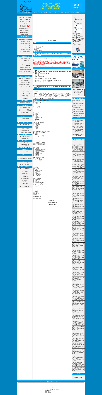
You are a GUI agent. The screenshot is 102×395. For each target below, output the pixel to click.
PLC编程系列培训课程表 (24, 128)
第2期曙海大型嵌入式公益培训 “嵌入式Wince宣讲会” (78, 132)
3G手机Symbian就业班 (24, 21)
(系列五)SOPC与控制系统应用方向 (25, 71)
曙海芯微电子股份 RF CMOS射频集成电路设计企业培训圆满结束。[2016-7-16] (78, 352)
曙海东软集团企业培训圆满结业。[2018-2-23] (78, 157)
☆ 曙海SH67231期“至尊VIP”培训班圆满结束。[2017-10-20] (78, 251)
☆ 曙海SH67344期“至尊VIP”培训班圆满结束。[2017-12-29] (78, 217)
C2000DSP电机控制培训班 (25, 43)
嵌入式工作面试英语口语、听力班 (25, 157)
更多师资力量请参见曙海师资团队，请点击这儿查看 (44, 98)
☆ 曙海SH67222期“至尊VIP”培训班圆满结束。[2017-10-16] (78, 261)
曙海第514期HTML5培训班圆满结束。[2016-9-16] (78, 339)
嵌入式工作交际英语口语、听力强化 (25, 158)
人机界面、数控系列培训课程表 (25, 132)
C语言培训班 (25, 170)
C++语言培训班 (25, 171)
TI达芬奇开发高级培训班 (24, 53)
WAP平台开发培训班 (25, 91)
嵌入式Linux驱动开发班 (25, 145)
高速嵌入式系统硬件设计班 (25, 107)
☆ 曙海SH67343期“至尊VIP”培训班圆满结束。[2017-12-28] (78, 219)
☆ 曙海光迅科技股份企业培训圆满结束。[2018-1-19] (78, 182)
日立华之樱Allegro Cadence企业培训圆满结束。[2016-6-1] (78, 363)
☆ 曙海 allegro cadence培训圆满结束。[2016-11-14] (78, 327)
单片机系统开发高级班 (25, 138)
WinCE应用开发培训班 (25, 162)
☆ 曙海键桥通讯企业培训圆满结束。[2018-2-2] (78, 170)
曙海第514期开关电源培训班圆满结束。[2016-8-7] (78, 341)
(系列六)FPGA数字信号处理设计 (25, 73)
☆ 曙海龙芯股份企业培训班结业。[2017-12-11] (77, 246)
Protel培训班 (25, 114)
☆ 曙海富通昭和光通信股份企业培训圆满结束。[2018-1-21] (78, 177)
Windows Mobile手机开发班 (25, 93)
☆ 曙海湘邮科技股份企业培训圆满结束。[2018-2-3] (78, 167)
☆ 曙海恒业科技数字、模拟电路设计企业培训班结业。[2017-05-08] (78, 304)
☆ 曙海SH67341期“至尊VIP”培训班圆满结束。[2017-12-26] (78, 224)
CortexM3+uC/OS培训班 (25, 152)
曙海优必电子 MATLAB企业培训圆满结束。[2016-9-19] (78, 334)
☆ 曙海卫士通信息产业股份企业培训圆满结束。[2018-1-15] (78, 189)
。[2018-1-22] (78, 175)
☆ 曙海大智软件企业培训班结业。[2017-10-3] (77, 283)
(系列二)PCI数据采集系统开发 (24, 65)
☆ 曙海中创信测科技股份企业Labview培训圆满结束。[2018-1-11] (77, 201)
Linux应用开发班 (25, 142)
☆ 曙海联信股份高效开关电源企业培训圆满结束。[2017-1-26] (78, 322)
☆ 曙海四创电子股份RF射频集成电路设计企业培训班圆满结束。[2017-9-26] (78, 288)
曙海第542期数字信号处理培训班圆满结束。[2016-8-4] (78, 347)
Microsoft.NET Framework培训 (25, 185)
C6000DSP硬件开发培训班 (25, 49)
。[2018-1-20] (76, 179)
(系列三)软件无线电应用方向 (25, 67)
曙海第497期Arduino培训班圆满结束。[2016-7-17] (78, 350)
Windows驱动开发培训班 (24, 186)
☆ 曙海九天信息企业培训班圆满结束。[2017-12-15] (78, 241)
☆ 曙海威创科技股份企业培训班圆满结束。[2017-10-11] (78, 273)
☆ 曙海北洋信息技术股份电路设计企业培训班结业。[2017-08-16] (78, 291)
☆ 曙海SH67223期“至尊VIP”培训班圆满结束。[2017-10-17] (78, 258)
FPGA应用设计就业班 (24, 19)
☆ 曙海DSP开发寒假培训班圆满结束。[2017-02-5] (78, 319)
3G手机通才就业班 (25, 98)
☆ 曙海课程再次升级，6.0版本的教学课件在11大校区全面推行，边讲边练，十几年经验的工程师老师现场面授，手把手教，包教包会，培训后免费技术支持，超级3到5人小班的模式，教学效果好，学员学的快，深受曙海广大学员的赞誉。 (78, 143)
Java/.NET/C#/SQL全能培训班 (25, 168)
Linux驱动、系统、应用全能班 (24, 147)
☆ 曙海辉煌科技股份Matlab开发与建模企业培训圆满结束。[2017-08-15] (78, 293)
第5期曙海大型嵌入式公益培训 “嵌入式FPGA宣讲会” (78, 124)
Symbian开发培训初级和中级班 (25, 78)
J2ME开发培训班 (25, 95)
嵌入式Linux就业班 (24, 32)
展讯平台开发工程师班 (25, 88)
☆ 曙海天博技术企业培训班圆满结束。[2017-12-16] (78, 239)
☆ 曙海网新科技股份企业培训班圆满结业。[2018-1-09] (78, 207)
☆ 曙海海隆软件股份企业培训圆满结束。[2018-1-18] (78, 184)
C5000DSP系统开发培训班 (25, 45)
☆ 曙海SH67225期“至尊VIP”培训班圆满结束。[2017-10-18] (78, 256)
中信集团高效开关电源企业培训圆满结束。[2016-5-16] (78, 368)
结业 (76, 165)
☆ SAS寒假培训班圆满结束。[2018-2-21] (78, 162)
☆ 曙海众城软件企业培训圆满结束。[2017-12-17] (78, 236)
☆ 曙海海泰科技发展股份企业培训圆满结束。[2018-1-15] (78, 192)
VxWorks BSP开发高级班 (24, 120)
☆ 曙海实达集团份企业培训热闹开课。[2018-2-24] (78, 155)
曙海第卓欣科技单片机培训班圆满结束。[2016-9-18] (78, 336)
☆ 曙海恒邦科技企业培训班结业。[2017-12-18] (77, 234)
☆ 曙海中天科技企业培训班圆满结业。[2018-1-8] (78, 210)
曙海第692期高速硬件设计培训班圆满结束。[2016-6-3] (78, 360)
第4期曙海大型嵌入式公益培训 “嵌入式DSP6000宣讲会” (78, 127)
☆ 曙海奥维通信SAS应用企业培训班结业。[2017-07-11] (78, 297)
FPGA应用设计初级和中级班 (25, 58)
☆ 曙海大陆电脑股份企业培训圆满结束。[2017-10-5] (78, 278)
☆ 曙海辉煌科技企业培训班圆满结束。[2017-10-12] (78, 270)
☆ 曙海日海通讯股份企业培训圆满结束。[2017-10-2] (78, 285)
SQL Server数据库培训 (25, 178)
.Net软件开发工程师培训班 (24, 30)
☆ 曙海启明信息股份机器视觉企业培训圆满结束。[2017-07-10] (78, 299)
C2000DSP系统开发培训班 (25, 41)
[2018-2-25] (81, 150)
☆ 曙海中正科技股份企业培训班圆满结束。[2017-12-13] (78, 244)
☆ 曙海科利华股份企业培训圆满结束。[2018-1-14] (78, 194)
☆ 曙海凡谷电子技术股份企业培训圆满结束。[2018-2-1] (78, 172)
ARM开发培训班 (25, 151)
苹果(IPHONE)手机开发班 (25, 86)
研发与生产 (24, 1)
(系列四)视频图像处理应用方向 (25, 69)
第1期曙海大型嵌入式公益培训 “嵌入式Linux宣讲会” (78, 135)
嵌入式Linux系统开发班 (25, 144)
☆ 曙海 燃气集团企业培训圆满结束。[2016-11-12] (78, 329)
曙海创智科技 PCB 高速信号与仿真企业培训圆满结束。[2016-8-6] (78, 344)
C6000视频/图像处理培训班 (25, 51)
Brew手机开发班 (25, 90)
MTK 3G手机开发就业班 (24, 17)
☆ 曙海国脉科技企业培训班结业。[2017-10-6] (77, 275)
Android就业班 (24, 23)
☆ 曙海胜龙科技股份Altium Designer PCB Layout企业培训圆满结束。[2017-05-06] (78, 308)
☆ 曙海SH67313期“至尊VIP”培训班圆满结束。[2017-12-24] (78, 229)
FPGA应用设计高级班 (25, 60)
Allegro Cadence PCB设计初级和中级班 (25, 109)
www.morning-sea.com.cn (78, 95)
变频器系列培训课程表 (25, 130)
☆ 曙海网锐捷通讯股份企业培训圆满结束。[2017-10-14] (78, 266)
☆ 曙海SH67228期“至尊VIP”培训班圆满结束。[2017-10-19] (78, 253)
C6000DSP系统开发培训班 (25, 47)
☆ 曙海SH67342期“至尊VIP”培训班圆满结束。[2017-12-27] (78, 222)
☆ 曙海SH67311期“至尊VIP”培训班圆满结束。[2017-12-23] (78, 232)
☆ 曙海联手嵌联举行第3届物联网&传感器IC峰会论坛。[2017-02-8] (78, 314)
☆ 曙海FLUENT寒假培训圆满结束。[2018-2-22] (78, 160)
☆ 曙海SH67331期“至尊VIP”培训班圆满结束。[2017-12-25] (78, 227)
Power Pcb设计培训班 (25, 112)
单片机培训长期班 (24, 34)
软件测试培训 (24, 180)
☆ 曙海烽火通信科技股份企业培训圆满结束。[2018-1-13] (78, 196)
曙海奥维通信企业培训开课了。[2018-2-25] (79, 153)
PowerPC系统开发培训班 (24, 124)
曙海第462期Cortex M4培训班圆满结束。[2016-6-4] (78, 358)
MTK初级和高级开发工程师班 (24, 84)
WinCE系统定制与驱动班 (24, 164)
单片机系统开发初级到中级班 (24, 136)
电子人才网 (78, 94)
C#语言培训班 (24, 175)
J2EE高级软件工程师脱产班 (24, 28)
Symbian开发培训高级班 (25, 80)
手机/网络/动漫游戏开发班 (25, 102)
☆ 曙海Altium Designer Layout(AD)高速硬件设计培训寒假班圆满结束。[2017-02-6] (78, 316)
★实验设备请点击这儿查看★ (40, 84)
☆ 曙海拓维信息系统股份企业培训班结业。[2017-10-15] (78, 263)
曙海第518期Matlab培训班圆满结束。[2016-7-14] (78, 356)
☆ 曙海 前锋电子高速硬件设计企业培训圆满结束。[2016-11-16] (78, 324)
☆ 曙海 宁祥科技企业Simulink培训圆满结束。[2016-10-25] (78, 332)
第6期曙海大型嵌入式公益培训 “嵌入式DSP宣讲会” (78, 121)
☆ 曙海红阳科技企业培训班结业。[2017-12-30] (77, 214)
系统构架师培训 (25, 183)
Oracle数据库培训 (25, 176)
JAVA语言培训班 (25, 173)
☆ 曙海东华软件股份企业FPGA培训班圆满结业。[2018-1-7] (78, 212)
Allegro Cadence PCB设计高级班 (25, 110)
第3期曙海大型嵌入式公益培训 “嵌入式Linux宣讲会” (78, 130)
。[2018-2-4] (79, 165)
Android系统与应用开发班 (25, 82)
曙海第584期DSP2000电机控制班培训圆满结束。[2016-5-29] (78, 365)
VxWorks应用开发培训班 (24, 118)
